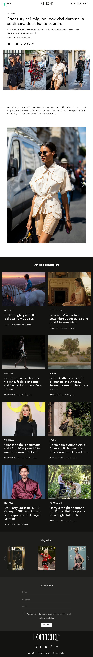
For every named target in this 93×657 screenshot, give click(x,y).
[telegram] (32, 44)
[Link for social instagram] (46, 647)
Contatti (31, 653)
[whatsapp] (29, 44)
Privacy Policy (48, 618)
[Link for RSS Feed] (57, 647)
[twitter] (25, 44)
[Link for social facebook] (41, 647)
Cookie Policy (59, 653)
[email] (9, 44)
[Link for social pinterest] (51, 647)
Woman (11, 13)
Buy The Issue (75, 3)
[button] (83, 185)
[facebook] (13, 44)
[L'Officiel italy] (46, 3)
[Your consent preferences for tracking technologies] (4, 4)
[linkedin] (21, 44)
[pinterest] (17, 44)
